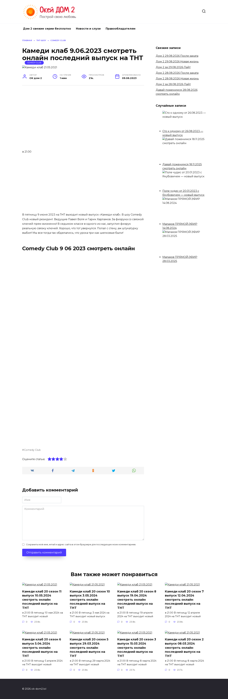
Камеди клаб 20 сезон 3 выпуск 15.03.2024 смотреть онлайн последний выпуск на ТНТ (136, 648)
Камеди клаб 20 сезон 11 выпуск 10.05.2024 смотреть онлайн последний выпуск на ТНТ (41, 599)
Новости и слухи (88, 28)
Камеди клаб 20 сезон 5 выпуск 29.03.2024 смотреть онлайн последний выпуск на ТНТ (89, 648)
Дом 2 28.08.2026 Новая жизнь (177, 78)
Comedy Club (34, 62)
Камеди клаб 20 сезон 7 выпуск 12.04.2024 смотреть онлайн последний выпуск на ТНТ (184, 599)
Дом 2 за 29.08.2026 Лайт (173, 67)
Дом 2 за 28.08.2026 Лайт (173, 84)
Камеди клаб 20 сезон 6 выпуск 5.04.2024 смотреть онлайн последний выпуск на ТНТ (41, 648)
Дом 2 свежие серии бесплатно (47, 28)
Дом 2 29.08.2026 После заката (177, 55)
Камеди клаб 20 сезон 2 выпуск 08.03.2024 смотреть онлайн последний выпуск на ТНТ (184, 648)
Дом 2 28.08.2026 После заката (177, 72)
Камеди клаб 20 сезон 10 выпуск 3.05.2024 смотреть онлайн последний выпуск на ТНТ (90, 599)
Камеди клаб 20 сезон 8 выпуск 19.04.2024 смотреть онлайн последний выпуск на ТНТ (136, 599)
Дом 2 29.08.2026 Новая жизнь (177, 61)
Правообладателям (120, 28)
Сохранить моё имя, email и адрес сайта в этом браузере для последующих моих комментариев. (81, 544)
